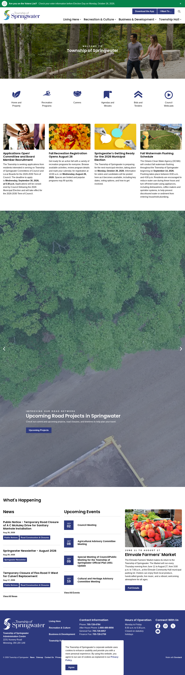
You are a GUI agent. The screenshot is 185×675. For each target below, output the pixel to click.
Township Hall (169, 19)
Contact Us (49, 657)
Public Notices (11, 537)
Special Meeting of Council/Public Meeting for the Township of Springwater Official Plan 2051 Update (97, 561)
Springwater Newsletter (15, 560)
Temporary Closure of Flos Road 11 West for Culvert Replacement (30, 574)
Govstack (178, 657)
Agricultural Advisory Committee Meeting (97, 543)
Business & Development (136, 19)
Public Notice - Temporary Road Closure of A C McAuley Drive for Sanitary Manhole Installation (31, 525)
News (32, 657)
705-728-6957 (99, 631)
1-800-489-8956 (106, 628)
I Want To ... (166, 11)
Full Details (133, 588)
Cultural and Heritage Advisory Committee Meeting (95, 580)
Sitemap (39, 657)
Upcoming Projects (39, 430)
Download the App (144, 11)
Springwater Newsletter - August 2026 (29, 551)
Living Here (71, 19)
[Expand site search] (179, 11)
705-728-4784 (93, 624)
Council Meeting (87, 525)
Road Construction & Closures (35, 537)
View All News (10, 596)
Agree (71, 667)
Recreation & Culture (99, 19)
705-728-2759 (99, 634)
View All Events (72, 593)
